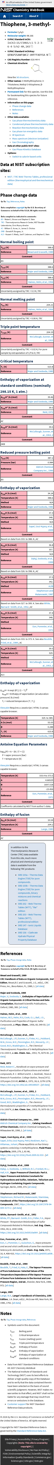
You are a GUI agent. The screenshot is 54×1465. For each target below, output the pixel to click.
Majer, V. (4, 996)
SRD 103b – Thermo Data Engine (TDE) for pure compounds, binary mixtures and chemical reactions (30, 893)
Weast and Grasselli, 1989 (40, 251)
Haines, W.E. (6, 1017)
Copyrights (12, 1442)
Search (17, 16)
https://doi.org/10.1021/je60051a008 (33, 1253)
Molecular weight (17, 35)
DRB (2, 231)
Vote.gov (38, 1460)
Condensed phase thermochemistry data (32, 124)
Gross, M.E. (11, 1042)
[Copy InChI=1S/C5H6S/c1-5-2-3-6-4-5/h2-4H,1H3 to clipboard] (31, 47)
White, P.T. (5, 1218)
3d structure (22, 77)
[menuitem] (4, 16)
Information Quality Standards (18, 1457)
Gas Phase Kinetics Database (26, 149)
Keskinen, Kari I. (39, 1140)
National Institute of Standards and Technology (7, 10)
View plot (4, 707)
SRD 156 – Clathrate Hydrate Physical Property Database (28, 936)
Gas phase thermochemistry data (28, 120)
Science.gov (17, 1460)
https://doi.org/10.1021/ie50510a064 (19, 1232)
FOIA (5, 1453)
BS (2, 219)
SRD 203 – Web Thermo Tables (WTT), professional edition (29, 918)
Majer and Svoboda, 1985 (40, 271)
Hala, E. (24, 1267)
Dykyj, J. (4, 1168)
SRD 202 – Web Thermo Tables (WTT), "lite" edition (29, 907)
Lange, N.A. (6, 1295)
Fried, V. (16, 1267)
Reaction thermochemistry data (28, 127)
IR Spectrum (18, 134)
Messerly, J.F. (42, 1042)
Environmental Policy (19, 1453)
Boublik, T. (5, 1267)
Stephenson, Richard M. (12, 1197)
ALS (2, 234)
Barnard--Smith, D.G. (21, 1218)
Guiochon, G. (27, 1242)
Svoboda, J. (15, 1168)
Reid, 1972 (48, 412)
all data (40, 986)
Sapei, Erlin (6, 1140)
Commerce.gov (42, 1457)
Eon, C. (3, 1242)
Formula (12, 31)
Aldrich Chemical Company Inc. (15, 1123)
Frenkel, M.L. (42, 1168)
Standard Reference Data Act (31, 1430)
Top (8, 201)
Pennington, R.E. (26, 1042)
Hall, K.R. (4, 1172)
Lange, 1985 (47, 829)
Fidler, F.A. (38, 1218)
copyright (20, 207)
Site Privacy (10, 1439)
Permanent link (16, 91)
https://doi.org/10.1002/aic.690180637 (19, 1084)
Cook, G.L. (29, 1017)
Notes (15, 113)
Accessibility (24, 1439)
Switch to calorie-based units (26, 156)
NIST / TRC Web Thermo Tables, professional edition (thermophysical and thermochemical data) (30, 180)
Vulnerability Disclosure (17, 1449)
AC (2, 228)
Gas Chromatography (23, 142)
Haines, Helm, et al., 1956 (40, 281)
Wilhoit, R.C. (28, 1168)
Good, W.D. (5, 1045)
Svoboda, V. (15, 996)
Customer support (17, 1404)
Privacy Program (40, 1439)
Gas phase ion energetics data (27, 131)
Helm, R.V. (18, 1017)
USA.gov (28, 1460)
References (18, 109)
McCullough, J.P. (8, 1038)
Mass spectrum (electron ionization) (30, 138)
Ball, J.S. (40, 1017)
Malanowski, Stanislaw (36, 1197)
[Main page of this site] (4, 16)
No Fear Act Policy (39, 1449)
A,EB (51, 586)
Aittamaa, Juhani (8, 1144)
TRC (2, 222)
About (32, 16)
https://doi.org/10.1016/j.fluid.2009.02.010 (22, 1154)
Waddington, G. (20, 1045)
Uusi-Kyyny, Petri (21, 1140)
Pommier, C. (14, 1242)
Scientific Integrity (41, 1453)
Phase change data (21, 106)
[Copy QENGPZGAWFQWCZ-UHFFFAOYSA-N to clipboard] (49, 55)
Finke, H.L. (34, 1038)
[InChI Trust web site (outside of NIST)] (50, 41)
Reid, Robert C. (7, 1066)
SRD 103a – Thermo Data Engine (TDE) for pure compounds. (30, 878)
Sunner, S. (23, 1038)
